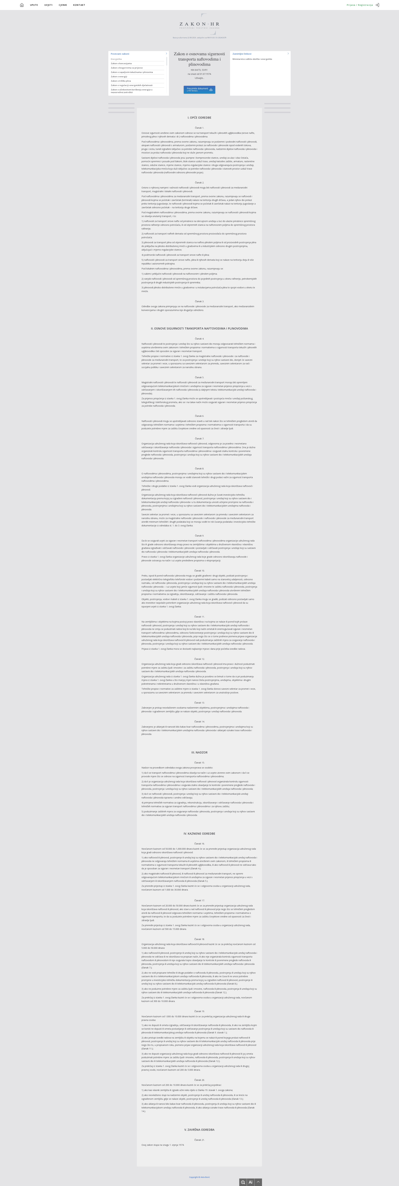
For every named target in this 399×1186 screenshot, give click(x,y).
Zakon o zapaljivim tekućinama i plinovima (132, 72)
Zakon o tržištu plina (121, 80)
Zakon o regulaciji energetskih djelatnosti (132, 85)
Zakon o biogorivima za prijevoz (127, 67)
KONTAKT (79, 4)
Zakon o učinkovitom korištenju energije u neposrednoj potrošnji (131, 91)
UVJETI (48, 4)
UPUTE (34, 4)
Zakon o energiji (119, 76)
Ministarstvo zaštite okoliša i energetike (252, 59)
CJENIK (63, 4)
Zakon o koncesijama (121, 63)
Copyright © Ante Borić (199, 1177)
